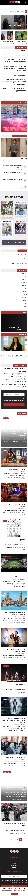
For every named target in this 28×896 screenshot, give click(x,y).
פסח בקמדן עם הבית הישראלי (18, 118)
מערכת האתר (20, 444)
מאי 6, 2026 (17, 724)
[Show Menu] (25, 2)
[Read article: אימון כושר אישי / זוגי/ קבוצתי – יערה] (14, 343)
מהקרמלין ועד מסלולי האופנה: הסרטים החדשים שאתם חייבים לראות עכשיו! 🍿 (14, 720)
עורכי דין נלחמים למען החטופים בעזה (14, 757)
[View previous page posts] (15, 97)
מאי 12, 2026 (16, 616)
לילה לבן (22, 540)
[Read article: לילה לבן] (14, 528)
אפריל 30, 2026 (16, 828)
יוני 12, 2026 (14, 444)
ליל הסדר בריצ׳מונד (20, 132)
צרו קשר (14, 863)
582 (11, 839)
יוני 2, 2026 (15, 542)
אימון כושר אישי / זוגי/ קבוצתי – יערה (14, 356)
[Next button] (24, 22)
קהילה (25, 288)
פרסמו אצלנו (14, 861)
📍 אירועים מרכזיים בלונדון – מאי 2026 (14, 789)
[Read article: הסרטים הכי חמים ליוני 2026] (14, 457)
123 (20, 329)
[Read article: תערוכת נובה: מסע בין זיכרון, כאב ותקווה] (14, 492)
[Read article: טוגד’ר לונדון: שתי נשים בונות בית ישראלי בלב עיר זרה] (14, 637)
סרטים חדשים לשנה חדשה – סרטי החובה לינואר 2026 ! (12, 166)
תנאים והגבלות (14, 865)
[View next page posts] (12, 97)
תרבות (25, 303)
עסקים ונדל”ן (24, 282)
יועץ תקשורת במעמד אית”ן (19, 263)
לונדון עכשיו (24, 273)
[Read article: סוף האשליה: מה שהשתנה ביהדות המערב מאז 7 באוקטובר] (14, 600)
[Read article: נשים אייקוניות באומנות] (7, 35)
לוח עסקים (24, 297)
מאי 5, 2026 (17, 759)
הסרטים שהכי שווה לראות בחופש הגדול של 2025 (12, 173)
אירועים (25, 294)
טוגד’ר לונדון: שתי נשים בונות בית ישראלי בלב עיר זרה (15, 650)
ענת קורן (22, 653)
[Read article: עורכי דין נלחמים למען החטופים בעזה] (14, 745)
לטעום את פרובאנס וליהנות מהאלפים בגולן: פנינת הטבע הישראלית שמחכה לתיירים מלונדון (15, 68)
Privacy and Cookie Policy (17, 892)
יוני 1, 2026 (15, 579)
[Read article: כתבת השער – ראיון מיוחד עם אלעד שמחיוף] (14, 812)
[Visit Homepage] (14, 2)
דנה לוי (22, 471)
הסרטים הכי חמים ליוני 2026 (17, 469)
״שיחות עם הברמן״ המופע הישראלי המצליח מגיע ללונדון (12, 180)
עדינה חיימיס (21, 687)
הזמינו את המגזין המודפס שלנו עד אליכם (14, 242)
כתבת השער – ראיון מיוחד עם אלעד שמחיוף (14, 825)
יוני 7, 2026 (15, 508)
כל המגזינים (24, 279)
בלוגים (25, 276)
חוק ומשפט (24, 285)
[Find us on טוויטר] (11, 851)
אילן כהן (22, 616)
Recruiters (24, 259)
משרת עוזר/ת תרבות (21, 254)
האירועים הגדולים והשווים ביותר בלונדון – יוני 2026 (15, 576)
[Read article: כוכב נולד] (14, 147)
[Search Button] (3, 2)
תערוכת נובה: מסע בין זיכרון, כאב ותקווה (15, 505)
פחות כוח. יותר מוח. (20, 75)
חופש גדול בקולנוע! (22, 41)
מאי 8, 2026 (16, 653)
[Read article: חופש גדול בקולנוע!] (21, 35)
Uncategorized (16, 22)
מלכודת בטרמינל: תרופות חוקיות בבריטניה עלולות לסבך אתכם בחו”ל (15, 60)
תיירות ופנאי (24, 291)
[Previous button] (4, 22)
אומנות (4, 521)
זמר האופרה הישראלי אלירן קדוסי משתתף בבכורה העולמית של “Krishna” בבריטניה (14, 433)
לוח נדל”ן (25, 306)
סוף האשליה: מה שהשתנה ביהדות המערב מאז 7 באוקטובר (15, 613)
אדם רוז (22, 759)
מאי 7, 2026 (15, 687)
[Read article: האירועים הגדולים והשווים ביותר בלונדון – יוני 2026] (14, 563)
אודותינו (14, 867)
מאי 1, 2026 (14, 799)
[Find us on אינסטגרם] (17, 851)
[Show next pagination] (7, 839)
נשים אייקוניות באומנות (18, 11)
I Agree (14, 894)
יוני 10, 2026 (17, 471)
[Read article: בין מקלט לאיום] (14, 673)
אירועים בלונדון (6, 556)
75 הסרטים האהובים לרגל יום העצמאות (13, 186)
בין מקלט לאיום (20, 685)
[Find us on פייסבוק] (14, 851)
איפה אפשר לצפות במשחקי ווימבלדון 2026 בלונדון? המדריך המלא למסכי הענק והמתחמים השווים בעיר (14, 82)
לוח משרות (24, 300)
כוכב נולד (23, 159)
